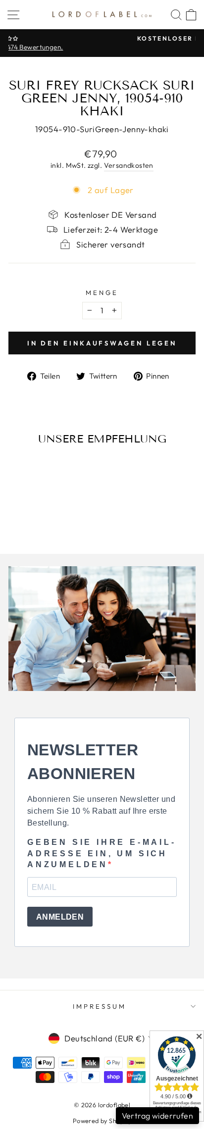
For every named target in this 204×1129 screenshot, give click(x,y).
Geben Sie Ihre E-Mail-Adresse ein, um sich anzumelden (101, 853)
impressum (99, 1006)
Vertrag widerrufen (157, 1116)
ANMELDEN (60, 917)
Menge (102, 292)
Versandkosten (128, 165)
